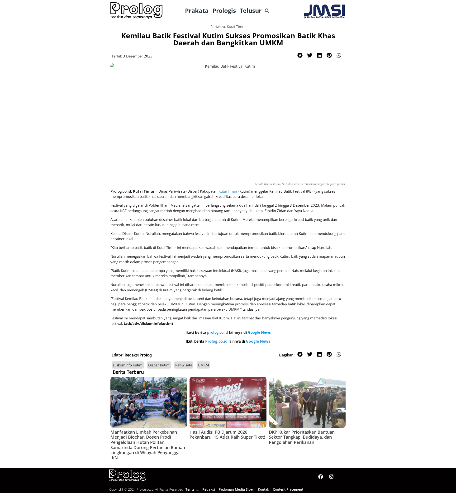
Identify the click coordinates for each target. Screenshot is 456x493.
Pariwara (217, 26)
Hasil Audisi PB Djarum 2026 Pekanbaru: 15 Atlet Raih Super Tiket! (227, 434)
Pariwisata (183, 365)
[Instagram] (331, 476)
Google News (258, 341)
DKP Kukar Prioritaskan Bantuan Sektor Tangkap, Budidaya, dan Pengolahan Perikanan (302, 437)
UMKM (203, 365)
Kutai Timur (236, 26)
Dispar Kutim (159, 365)
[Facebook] (320, 476)
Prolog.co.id (216, 341)
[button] (267, 11)
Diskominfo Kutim (127, 365)
